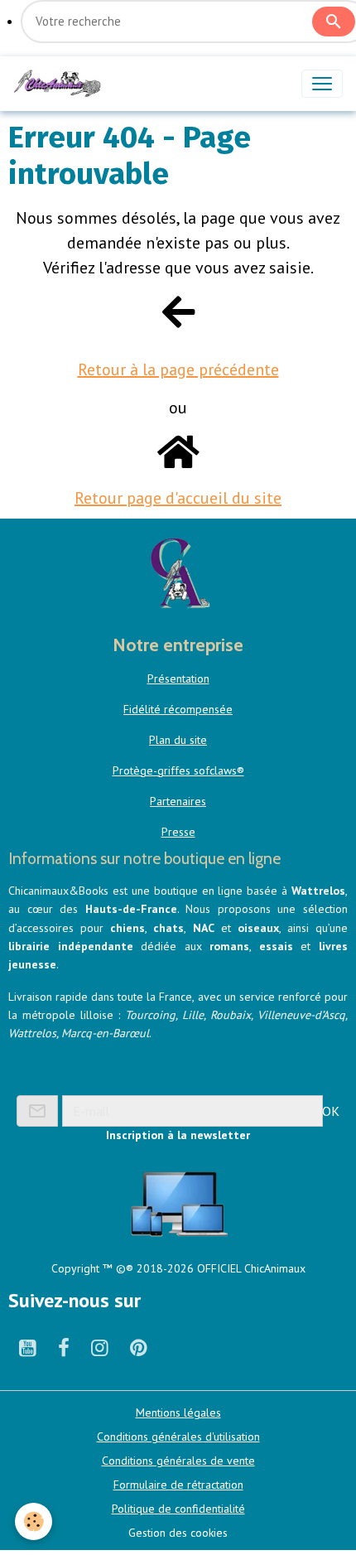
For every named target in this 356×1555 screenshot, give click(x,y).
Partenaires (178, 801)
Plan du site (178, 739)
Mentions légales (178, 1412)
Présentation (178, 678)
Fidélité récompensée (178, 709)
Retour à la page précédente (178, 369)
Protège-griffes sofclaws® (178, 770)
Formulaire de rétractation (178, 1484)
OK (330, 1111)
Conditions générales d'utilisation (178, 1436)
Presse (178, 831)
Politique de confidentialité (178, 1508)
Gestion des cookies (178, 1532)
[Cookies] (33, 1521)
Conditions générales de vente (178, 1460)
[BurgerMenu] (322, 84)
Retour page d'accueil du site (178, 498)
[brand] (60, 84)
